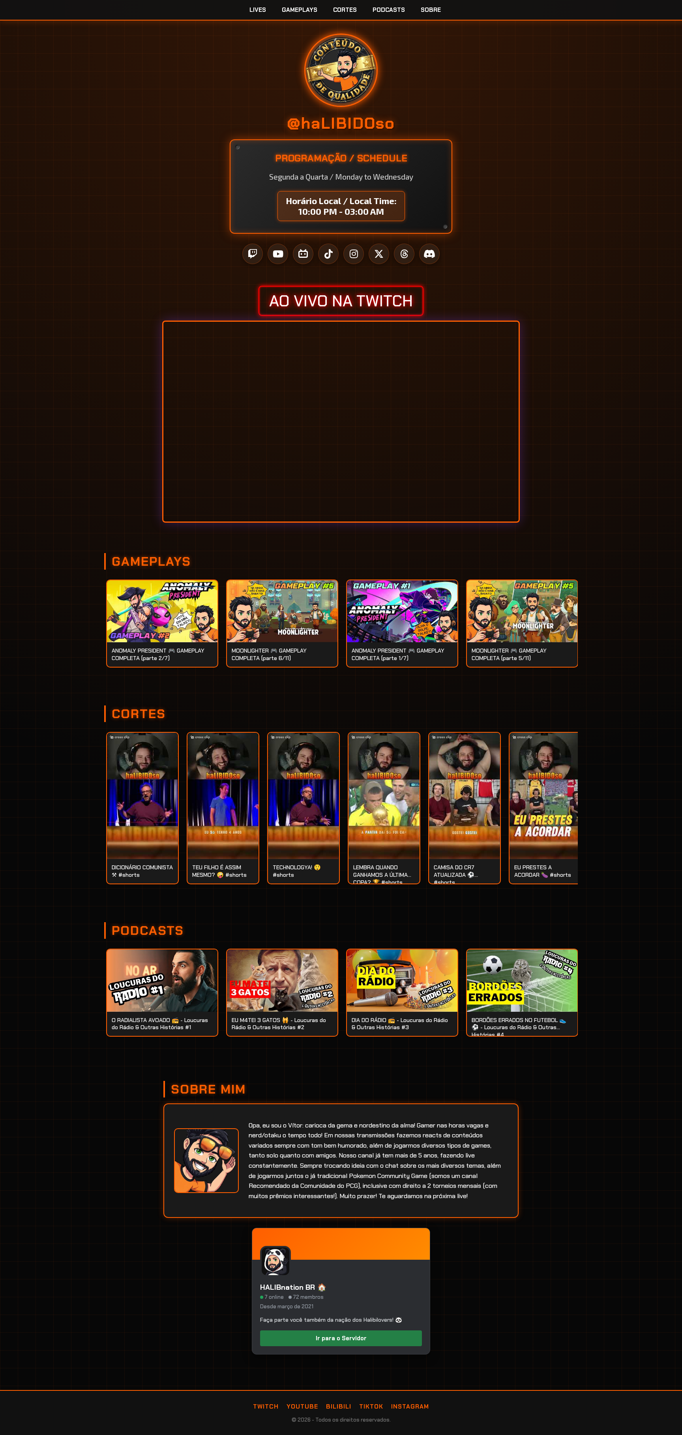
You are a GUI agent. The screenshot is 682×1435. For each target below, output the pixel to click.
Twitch (266, 1407)
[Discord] (429, 254)
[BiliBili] (303, 254)
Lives (257, 10)
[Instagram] (353, 254)
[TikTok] (328, 254)
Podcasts (389, 10)
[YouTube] (278, 254)
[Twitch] (252, 254)
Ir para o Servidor (341, 1338)
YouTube (302, 1407)
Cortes (345, 10)
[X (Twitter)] (379, 254)
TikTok (371, 1407)
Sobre (431, 10)
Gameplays (299, 10)
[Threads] (404, 254)
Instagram (410, 1407)
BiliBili (338, 1407)
